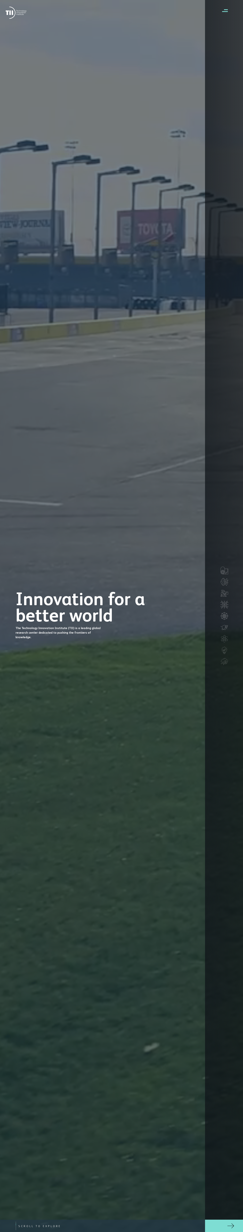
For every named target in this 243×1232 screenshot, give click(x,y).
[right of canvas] (223, 10)
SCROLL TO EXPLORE (39, 1226)
